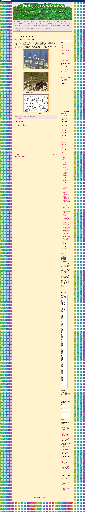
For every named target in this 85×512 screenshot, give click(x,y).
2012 (63, 151)
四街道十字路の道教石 (66, 212)
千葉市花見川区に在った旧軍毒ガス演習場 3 (66, 201)
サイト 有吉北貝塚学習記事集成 (48, 28)
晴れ (63, 448)
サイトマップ (64, 47)
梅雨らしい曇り (65, 452)
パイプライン (64, 56)
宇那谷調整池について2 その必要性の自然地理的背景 (66, 185)
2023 (63, 132)
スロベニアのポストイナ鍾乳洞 (66, 470)
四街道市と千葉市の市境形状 (66, 228)
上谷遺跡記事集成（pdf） (65, 58)
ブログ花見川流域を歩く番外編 (44, 21)
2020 (63, 137)
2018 (63, 140)
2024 (63, 130)
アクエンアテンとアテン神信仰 (66, 483)
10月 (64, 157)
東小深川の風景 (66, 222)
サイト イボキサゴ (61, 28)
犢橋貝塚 (65, 164)
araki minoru (64, 261)
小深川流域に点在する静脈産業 (66, 231)
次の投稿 (17, 154)
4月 (64, 244)
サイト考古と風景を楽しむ (52, 23)
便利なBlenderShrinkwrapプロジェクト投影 (66, 438)
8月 (64, 161)
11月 (64, 155)
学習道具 (69, 25)
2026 (63, 127)
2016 (63, 144)
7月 (64, 162)
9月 (64, 159)
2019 (63, 139)
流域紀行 (19, 118)
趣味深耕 (63, 53)
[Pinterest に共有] (35, 116)
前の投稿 (55, 154)
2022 (63, 134)
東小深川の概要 (66, 224)
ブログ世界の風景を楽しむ (19, 23)
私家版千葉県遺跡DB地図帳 (65, 23)
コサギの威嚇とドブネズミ (66, 220)
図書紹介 (63, 55)
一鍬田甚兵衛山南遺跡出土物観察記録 (57, 25)
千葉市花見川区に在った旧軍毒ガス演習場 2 (66, 205)
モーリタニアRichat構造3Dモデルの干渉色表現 (66, 467)
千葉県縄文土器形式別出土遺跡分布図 (21, 28)
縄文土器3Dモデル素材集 (44, 25)
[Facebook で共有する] (34, 116)
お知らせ (63, 425)
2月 (64, 248)
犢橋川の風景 (65, 173)
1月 (64, 250)
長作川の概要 (65, 182)
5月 (64, 243)
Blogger (51, 497)
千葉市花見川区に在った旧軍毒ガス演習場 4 (66, 197)
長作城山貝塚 (65, 178)
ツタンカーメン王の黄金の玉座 (66, 489)
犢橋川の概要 (65, 175)
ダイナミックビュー (65, 72)
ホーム (36, 154)
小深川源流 (65, 226)
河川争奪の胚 (65, 169)
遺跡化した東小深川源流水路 (66, 215)
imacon (41, 497)
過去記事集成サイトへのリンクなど (21, 21)
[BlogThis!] (31, 116)
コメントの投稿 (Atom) (21, 156)
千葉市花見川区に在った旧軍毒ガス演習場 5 (66, 193)
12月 (64, 154)
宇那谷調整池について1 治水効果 (66, 189)
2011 (63, 152)
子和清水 (65, 167)
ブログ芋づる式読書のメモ (31, 23)
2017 (63, 142)
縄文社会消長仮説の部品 (35, 28)
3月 (64, 246)
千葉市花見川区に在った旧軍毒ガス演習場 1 (66, 209)
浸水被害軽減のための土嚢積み (66, 217)
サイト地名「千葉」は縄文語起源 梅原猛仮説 (28, 25)
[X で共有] (32, 116)
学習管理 (15, 25)
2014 (63, 147)
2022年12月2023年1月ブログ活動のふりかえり (66, 432)
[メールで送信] (30, 116)
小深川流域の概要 (66, 236)
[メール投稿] (28, 116)
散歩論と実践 (64, 49)
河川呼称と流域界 (65, 50)
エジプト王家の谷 (65, 463)
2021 (63, 135)
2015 (63, 145)
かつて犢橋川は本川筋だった (66, 171)
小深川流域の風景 (66, 235)
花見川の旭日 (65, 177)
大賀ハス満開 (65, 233)
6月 (64, 241)
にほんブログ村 (64, 115)
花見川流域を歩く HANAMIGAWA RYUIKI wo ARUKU (42, 6)
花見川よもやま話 (42, 23)
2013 (63, 149)
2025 (63, 128)
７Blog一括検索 (17, 30)
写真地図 (63, 52)
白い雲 (63, 446)
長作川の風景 (65, 180)
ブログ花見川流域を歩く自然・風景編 (59, 21)
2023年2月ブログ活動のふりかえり (65, 428)
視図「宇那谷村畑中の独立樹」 (66, 239)
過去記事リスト (33, 21)
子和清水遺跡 (65, 165)
